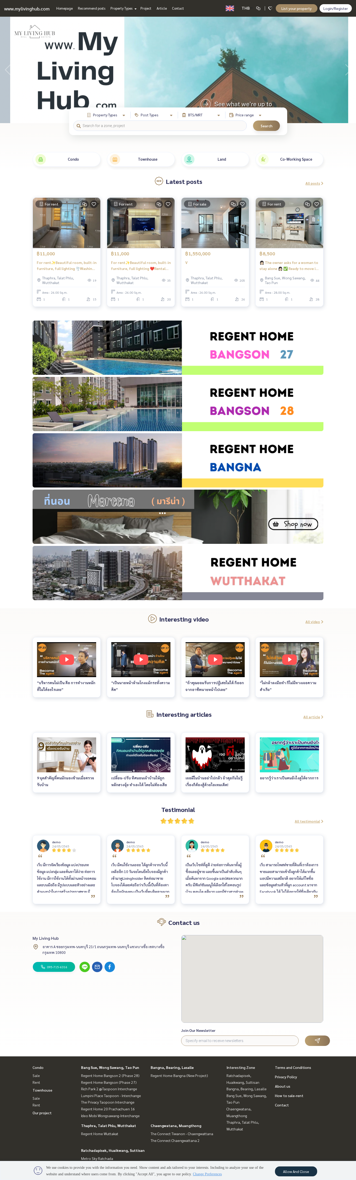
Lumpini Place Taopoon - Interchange (111, 1095)
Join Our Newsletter (198, 1030)
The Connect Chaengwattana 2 (175, 1140)
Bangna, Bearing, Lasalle (172, 1067)
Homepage (64, 8)
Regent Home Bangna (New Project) (179, 1075)
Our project (42, 1112)
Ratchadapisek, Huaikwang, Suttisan (113, 1150)
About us (282, 1086)
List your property (296, 8)
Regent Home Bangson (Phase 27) (109, 1082)
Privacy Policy (286, 1076)
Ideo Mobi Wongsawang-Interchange (110, 1115)
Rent (36, 1082)
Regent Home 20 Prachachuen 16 (108, 1108)
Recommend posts (91, 8)
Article (162, 8)
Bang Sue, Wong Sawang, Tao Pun (110, 1067)
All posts (312, 183)
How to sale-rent (289, 1095)
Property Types (122, 8)
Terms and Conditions (293, 1067)
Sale (36, 1075)
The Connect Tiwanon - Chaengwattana (182, 1133)
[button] (348, 70)
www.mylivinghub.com (27, 8)
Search (266, 125)
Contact (178, 8)
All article (311, 716)
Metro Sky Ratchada (97, 1158)
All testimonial (307, 821)
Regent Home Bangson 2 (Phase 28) (110, 1075)
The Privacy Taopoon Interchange (107, 1102)
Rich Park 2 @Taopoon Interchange (109, 1088)
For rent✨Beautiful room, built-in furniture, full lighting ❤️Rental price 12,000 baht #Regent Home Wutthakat (141, 265)
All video (312, 621)
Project (145, 8)
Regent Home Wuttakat (99, 1133)
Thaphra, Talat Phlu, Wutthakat (108, 1125)
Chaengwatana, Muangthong (176, 1125)
